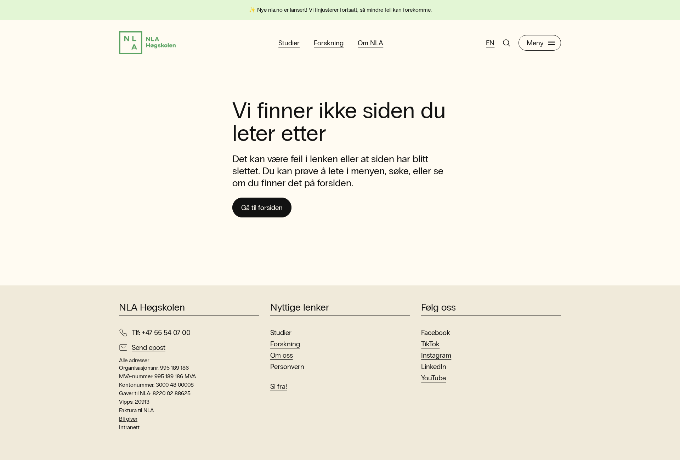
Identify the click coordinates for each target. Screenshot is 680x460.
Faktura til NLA (136, 410)
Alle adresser (134, 360)
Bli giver (128, 418)
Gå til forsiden (262, 207)
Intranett (129, 427)
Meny (535, 43)
